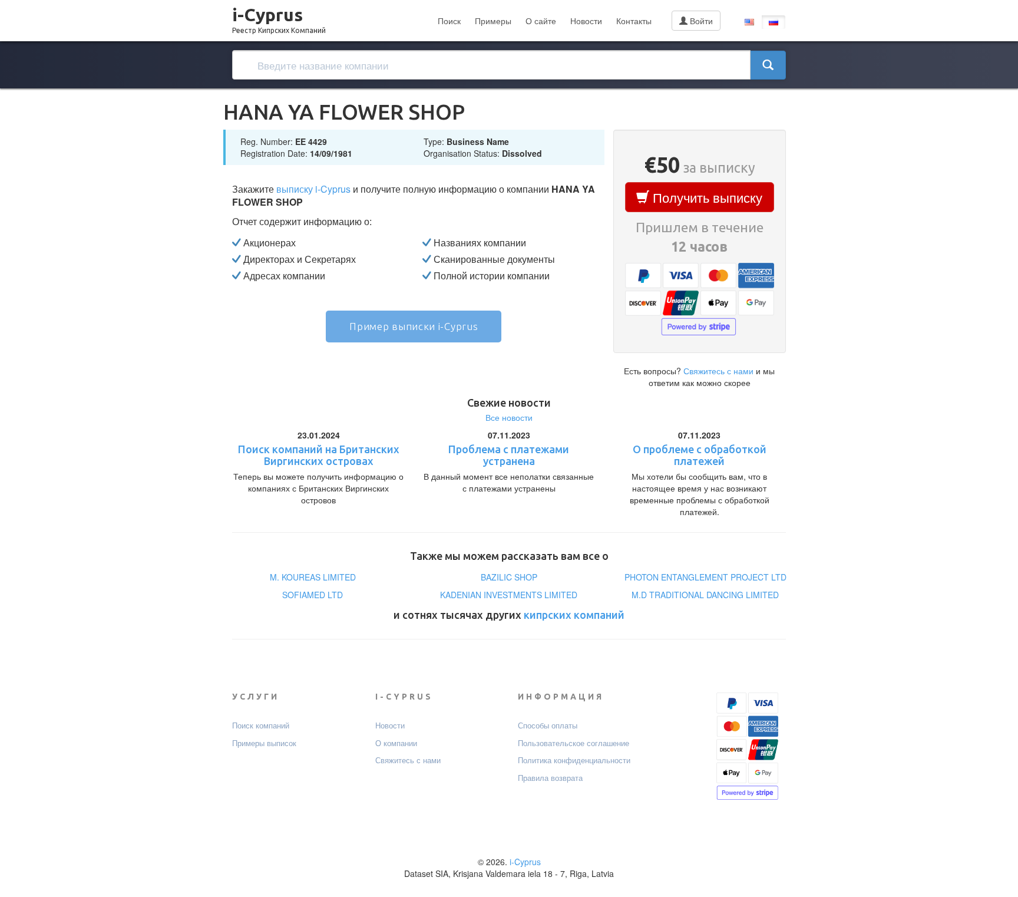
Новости (586, 21)
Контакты (634, 21)
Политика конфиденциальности (574, 760)
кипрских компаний (574, 615)
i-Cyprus (279, 17)
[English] (749, 22)
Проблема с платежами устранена (508, 455)
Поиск (449, 21)
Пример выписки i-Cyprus (413, 326)
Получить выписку (705, 197)
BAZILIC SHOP (509, 577)
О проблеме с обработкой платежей (699, 455)
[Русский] (773, 22)
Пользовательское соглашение (573, 743)
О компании (396, 743)
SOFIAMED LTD (312, 595)
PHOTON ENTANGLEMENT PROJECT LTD (705, 577)
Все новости (509, 417)
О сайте (540, 21)
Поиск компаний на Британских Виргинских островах (318, 455)
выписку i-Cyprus (313, 189)
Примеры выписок (264, 743)
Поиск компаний (260, 725)
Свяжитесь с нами (718, 371)
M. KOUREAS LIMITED (313, 577)
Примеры (493, 21)
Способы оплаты (547, 725)
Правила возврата (550, 778)
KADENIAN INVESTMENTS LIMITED (508, 595)
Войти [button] (700, 21)
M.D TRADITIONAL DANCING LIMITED (705, 595)
